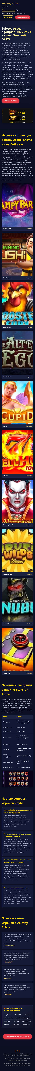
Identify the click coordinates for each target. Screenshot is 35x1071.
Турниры (19, 10)
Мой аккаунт (8, 17)
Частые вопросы (7, 13)
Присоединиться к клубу (17, 1037)
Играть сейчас (10, 101)
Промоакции (21, 13)
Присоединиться (23, 17)
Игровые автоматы (8, 10)
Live (15, 13)
